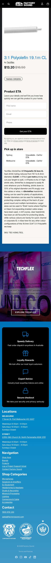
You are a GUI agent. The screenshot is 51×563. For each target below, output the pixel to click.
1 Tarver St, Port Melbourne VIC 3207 (18, 419)
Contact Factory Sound (12, 469)
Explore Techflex (25, 312)
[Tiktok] (30, 557)
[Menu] (3, 4)
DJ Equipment (8, 485)
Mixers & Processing (10, 493)
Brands (5, 460)
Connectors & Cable (10, 499)
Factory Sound (28, 546)
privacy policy (18, 141)
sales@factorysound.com (13, 517)
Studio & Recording (10, 490)
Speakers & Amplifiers (11, 482)
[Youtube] (25, 557)
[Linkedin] (34, 557)
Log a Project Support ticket (14, 466)
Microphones (7, 479)
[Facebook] (16, 557)
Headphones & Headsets (12, 487)
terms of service (32, 141)
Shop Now (6, 457)
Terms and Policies (26, 551)
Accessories (7, 502)
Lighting (5, 496)
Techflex (10, 62)
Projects (5, 463)
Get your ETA (25, 131)
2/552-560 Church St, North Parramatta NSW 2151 (24, 437)
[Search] (9, 4)
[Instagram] (20, 557)
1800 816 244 (8, 512)
